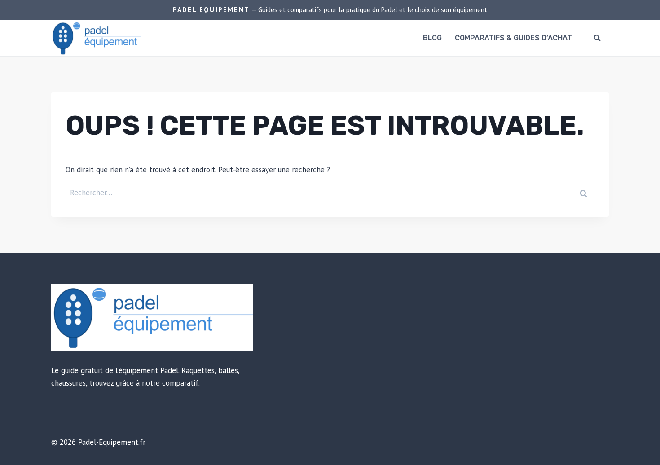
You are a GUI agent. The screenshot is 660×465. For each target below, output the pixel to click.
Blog (432, 38)
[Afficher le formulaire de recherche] (597, 38)
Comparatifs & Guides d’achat (513, 38)
